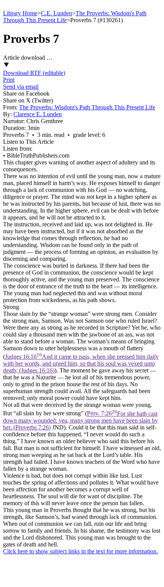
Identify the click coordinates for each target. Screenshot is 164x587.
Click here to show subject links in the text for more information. (80, 551)
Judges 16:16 (81, 363)
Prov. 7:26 (80, 420)
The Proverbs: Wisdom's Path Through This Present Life (87, 107)
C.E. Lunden (56, 13)
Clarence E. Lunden (37, 114)
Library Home (20, 13)
